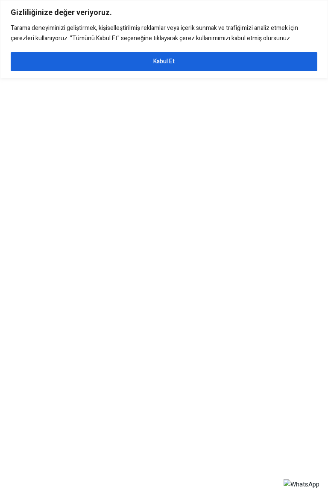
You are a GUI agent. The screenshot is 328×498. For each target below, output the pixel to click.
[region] (164, 39)
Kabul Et (164, 61)
